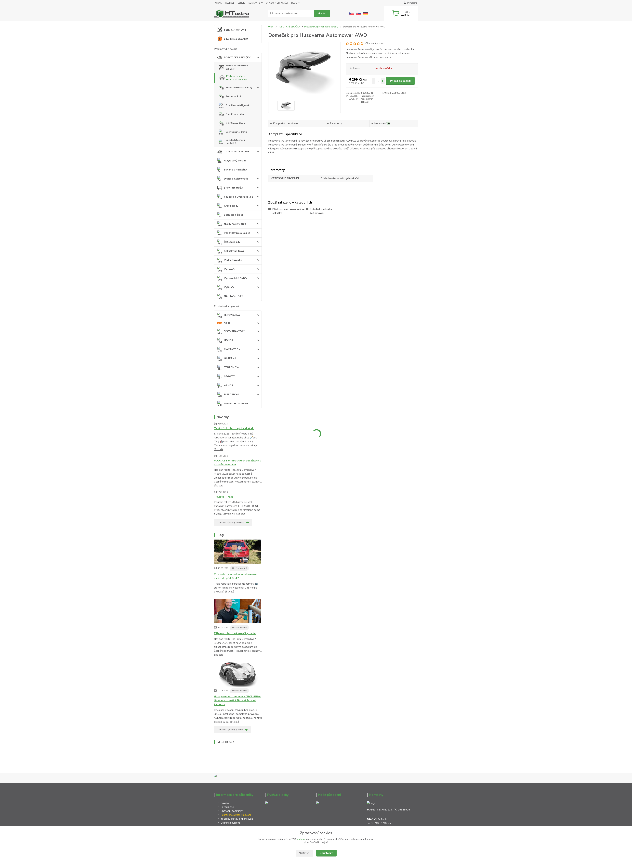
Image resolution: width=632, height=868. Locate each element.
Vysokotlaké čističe (236, 278)
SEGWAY (229, 376)
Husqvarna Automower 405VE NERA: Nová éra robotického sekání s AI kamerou (237, 700)
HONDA (228, 340)
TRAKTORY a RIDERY (236, 151)
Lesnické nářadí (233, 215)
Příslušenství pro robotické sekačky (236, 78)
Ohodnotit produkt (375, 43)
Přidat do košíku (400, 81)
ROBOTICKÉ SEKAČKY (237, 57)
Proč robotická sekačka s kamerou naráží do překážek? (235, 576)
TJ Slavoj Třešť (223, 497)
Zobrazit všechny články (230, 729)
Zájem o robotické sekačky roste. (235, 633)
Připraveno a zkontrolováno (236, 815)
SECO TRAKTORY (234, 331)
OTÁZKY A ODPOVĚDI (277, 2)
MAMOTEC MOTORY (236, 403)
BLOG (294, 2)
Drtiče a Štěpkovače (236, 178)
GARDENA (230, 358)
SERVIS (241, 2)
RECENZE (229, 2)
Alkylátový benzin (235, 160)
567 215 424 (376, 819)
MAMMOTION (232, 349)
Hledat (322, 13)
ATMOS (228, 385)
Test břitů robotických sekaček (234, 428)
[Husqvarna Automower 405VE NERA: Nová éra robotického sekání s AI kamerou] (237, 675)
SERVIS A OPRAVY (235, 29)
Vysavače (229, 269)
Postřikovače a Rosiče (237, 233)
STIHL (227, 323)
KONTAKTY (254, 2)
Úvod (271, 26)
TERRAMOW (231, 367)
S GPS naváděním (235, 123)
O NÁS (218, 2)
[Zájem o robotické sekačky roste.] (237, 612)
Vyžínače (229, 287)
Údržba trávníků (239, 568)
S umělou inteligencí (237, 105)
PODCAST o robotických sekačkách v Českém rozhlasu (237, 462)
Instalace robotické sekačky (237, 67)
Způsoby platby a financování (237, 818)
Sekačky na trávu (234, 251)
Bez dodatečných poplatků (235, 141)
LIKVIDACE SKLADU (236, 38)
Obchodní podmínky (232, 811)
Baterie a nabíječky (235, 169)
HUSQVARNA (232, 315)
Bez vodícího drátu (236, 131)
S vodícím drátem (235, 114)
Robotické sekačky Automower (321, 211)
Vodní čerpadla (233, 260)
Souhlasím (326, 853)
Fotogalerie (227, 807)
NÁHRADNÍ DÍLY (233, 296)
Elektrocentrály (233, 187)
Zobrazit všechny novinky (230, 522)
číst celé (218, 449)
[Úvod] (239, 13)
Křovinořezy (231, 205)
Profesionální (233, 96)
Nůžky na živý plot (235, 224)
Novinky (225, 803)
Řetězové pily (232, 242)
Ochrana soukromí (231, 822)
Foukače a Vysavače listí (238, 196)
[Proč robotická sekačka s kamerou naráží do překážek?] (237, 552)
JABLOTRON (231, 394)
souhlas (301, 839)
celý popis (385, 57)
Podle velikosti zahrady (239, 87)
